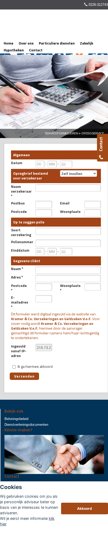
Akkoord (84, 508)
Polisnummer (21, 241)
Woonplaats (70, 211)
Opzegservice (93, 133)
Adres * (17, 277)
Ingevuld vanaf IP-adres (18, 351)
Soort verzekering (21, 232)
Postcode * (19, 288)
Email (64, 203)
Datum (16, 162)
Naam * (17, 268)
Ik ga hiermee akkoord (35, 366)
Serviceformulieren (61, 133)
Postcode (19, 211)
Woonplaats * (70, 288)
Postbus (18, 203)
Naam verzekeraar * (21, 191)
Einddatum (20, 250)
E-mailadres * (19, 302)
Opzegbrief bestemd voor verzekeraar (30, 175)
